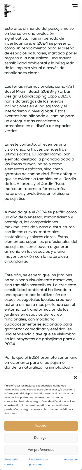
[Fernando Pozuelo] (9, 10)
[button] (75, 377)
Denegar (41, 438)
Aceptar (41, 426)
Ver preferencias (41, 450)
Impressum (71, 459)
